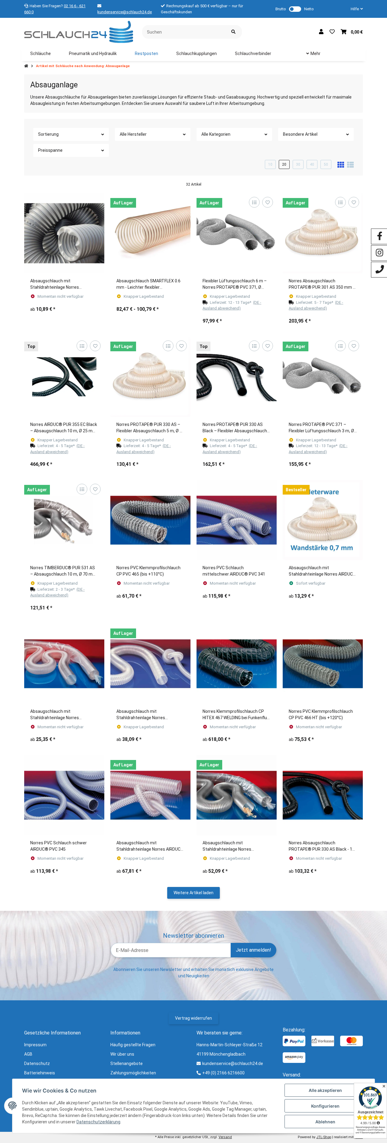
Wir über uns (122, 1054)
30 (298, 164)
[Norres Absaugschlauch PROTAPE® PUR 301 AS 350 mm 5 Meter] (323, 233)
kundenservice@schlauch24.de (124, 12)
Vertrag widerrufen (193, 1018)
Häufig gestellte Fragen (132, 1044)
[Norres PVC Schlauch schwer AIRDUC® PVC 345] (64, 795)
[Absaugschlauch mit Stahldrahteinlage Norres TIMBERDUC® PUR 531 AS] (64, 233)
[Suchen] (233, 32)
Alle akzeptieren (325, 1090)
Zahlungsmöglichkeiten (133, 1072)
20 (284, 164)
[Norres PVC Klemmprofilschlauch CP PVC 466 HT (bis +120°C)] (323, 664)
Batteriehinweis (39, 1072)
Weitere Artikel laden (193, 892)
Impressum (35, 1044)
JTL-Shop (323, 1137)
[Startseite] (26, 66)
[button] (354, 9)
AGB (28, 1054)
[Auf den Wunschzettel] (267, 202)
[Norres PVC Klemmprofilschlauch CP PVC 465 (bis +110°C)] (150, 520)
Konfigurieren (325, 1106)
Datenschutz (37, 1063)
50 (326, 164)
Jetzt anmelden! (253, 950)
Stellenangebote (126, 1063)
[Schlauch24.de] (78, 31)
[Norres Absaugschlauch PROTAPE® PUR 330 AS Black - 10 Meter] (323, 795)
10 (270, 164)
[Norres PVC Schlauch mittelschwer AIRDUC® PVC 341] (237, 520)
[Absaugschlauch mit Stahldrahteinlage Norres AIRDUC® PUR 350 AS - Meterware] (323, 520)
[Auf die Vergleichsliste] (254, 202)
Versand (225, 1137)
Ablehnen (325, 1121)
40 (312, 164)
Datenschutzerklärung (98, 1121)
